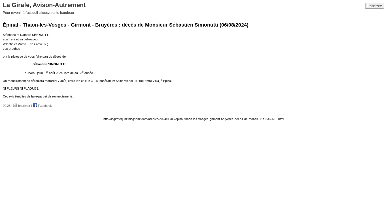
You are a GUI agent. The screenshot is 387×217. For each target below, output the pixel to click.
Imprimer (374, 6)
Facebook (44, 105)
